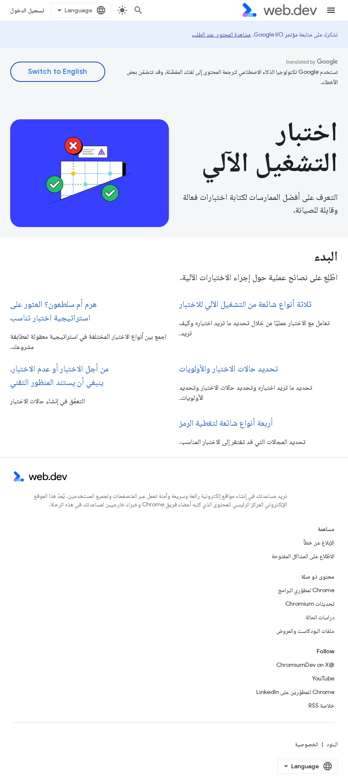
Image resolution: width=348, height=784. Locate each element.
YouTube (323, 678)
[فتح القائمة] (331, 10)
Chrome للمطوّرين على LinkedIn (295, 692)
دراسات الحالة (320, 617)
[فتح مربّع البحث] (138, 10)
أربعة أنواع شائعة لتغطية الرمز (226, 423)
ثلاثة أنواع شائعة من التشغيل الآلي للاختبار (245, 304)
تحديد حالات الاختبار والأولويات (228, 368)
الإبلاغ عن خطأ (318, 542)
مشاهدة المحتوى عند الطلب (221, 34)
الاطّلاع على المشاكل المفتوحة (303, 556)
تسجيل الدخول (27, 10)
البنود (332, 744)
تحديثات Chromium (309, 603)
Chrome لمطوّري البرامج (306, 590)
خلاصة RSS (321, 705)
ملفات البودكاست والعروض (305, 631)
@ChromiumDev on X (305, 665)
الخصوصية (306, 744)
